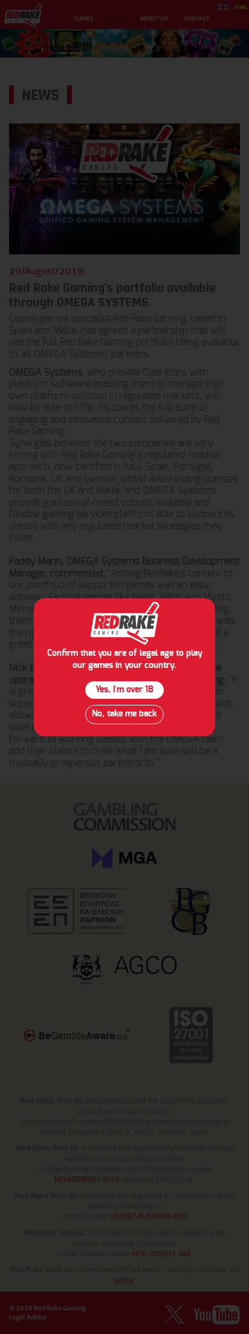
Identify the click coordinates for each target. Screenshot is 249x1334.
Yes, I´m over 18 (124, 689)
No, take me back (124, 714)
